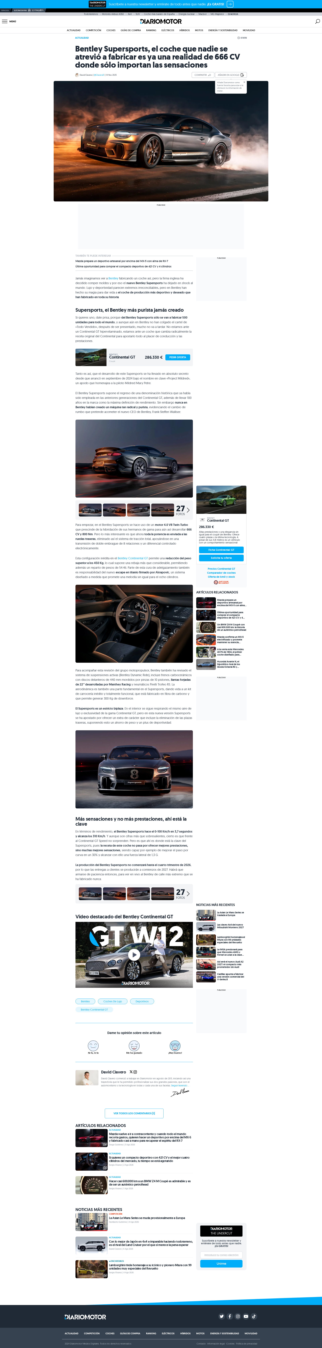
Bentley (113, 278)
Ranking (151, 30)
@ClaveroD (99, 75)
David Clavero (86, 75)
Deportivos (142, 1001)
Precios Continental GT (221, 569)
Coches (110, 30)
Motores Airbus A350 (113, 14)
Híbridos (184, 30)
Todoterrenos (91, 14)
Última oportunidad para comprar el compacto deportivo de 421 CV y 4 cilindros (123, 266)
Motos (199, 30)
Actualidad (73, 30)
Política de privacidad (246, 1343)
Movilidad (249, 30)
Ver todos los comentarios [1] (134, 1113)
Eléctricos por (20, 10)
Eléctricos (168, 30)
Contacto (201, 1343)
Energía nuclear (187, 14)
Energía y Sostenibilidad (222, 30)
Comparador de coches (221, 573)
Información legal (216, 1343)
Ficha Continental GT (221, 550)
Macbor (203, 14)
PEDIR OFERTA (177, 357)
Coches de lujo (112, 1001)
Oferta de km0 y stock (221, 577)
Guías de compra (131, 30)
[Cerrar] (244, 82)
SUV (138, 14)
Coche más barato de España (159, 14)
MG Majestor (217, 14)
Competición (93, 30)
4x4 (130, 14)
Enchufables (117, 1261)
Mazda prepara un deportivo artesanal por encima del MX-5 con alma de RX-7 (121, 261)
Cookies (230, 1343)
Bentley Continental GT (133, 558)
